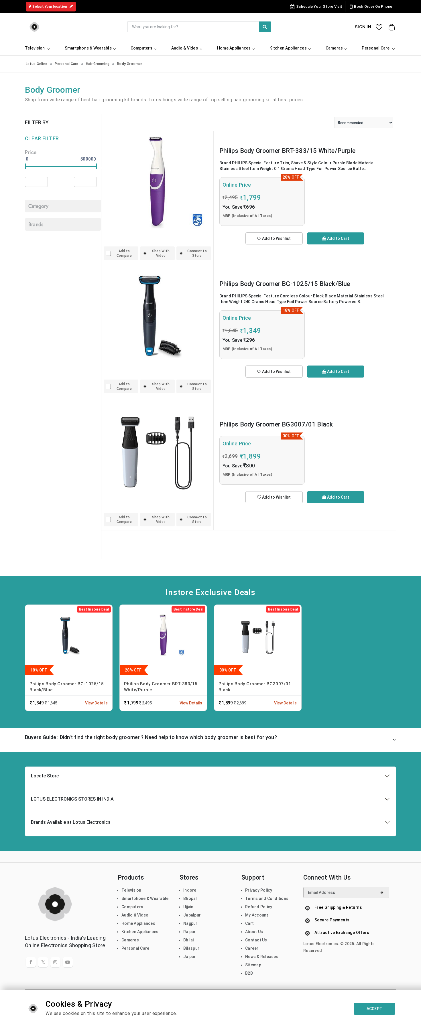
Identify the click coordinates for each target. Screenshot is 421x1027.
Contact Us (256, 940)
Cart (249, 923)
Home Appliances (138, 923)
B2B (249, 973)
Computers (132, 906)
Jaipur (189, 956)
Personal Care (66, 64)
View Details (96, 703)
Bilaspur (191, 948)
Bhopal (190, 898)
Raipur (189, 931)
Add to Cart (337, 238)
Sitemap (253, 965)
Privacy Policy (258, 890)
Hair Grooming (97, 64)
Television (131, 890)
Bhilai (188, 940)
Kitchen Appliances (140, 931)
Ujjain (188, 906)
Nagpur (190, 923)
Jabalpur (192, 915)
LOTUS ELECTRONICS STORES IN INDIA (72, 799)
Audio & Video (134, 915)
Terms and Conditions (266, 898)
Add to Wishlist (276, 238)
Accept (375, 1008)
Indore (189, 890)
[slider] (25, 166)
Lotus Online (36, 64)
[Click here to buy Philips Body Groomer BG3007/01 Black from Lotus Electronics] (157, 447)
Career (252, 948)
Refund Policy (258, 906)
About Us (254, 931)
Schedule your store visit (319, 6)
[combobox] (199, 26)
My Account (256, 915)
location (50, 7)
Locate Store (45, 776)
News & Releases (261, 956)
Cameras (130, 940)
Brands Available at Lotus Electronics (71, 822)
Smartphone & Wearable (144, 898)
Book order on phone (373, 6)
